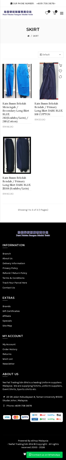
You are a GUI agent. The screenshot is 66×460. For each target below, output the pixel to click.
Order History (10, 349)
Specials (7, 320)
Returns (7, 354)
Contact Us (9, 287)
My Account (9, 344)
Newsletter (9, 363)
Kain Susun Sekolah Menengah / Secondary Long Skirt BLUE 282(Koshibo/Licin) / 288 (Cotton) (16, 112)
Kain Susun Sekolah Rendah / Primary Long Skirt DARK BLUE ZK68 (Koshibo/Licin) (17, 183)
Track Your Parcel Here (15, 282)
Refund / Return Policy (15, 273)
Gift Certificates (11, 311)
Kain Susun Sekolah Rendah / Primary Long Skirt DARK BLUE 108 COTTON (49, 109)
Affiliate (7, 316)
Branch (7, 253)
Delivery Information (14, 263)
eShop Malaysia (39, 440)
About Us (8, 258)
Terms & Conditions (14, 278)
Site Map (7, 325)
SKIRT (36, 36)
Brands (7, 306)
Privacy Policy (10, 268)
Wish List (8, 359)
